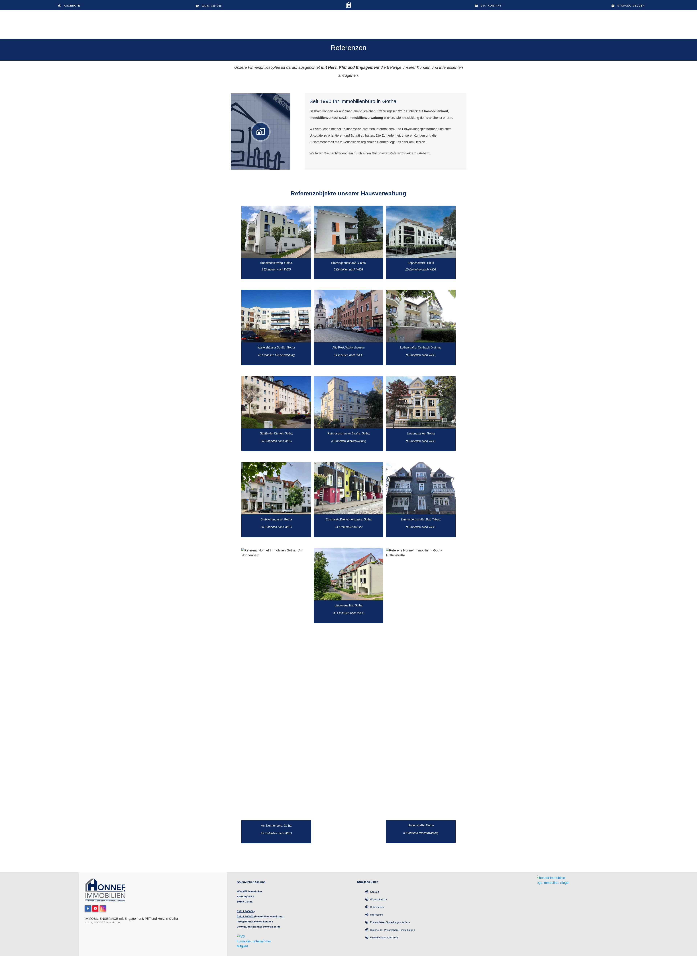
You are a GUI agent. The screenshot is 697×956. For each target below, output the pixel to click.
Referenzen (348, 48)
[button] (387, 922)
